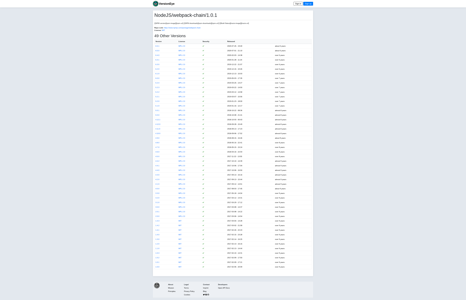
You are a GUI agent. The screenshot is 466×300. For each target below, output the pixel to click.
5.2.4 (157, 83)
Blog (204, 291)
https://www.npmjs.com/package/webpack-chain (182, 28)
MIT (163, 30)
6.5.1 (157, 46)
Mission (171, 288)
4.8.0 (157, 143)
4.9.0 (157, 138)
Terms (186, 288)
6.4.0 (157, 55)
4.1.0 (157, 184)
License (182, 41)
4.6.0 (157, 152)
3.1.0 (157, 202)
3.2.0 (157, 198)
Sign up (308, 4)
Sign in (298, 4)
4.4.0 (157, 170)
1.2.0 (157, 244)
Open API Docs (224, 288)
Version (158, 41)
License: (158, 30)
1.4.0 (157, 235)
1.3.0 (157, 239)
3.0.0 (157, 207)
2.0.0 (157, 216)
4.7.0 (157, 147)
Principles (171, 291)
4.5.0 (157, 156)
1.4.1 (157, 230)
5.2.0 (157, 101)
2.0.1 (157, 212)
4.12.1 (157, 120)
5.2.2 (157, 92)
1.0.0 (157, 267)
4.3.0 (157, 175)
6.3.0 (157, 64)
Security (206, 41)
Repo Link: (158, 28)
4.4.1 (157, 166)
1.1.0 (157, 248)
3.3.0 (157, 193)
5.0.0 (157, 115)
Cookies (187, 295)
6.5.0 (157, 51)
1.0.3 (157, 253)
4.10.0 (157, 133)
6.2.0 (157, 69)
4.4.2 (157, 161)
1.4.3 (157, 221)
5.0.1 (157, 110)
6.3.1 (157, 60)
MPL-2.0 (182, 46)
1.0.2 (157, 258)
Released (231, 41)
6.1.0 (157, 74)
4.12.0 (157, 124)
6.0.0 (157, 78)
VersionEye (167, 3)
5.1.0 (157, 106)
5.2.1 (157, 97)
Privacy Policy (189, 291)
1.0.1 (157, 262)
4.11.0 (157, 129)
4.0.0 (157, 189)
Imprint (205, 288)
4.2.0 (157, 179)
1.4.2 (157, 225)
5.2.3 (157, 87)
